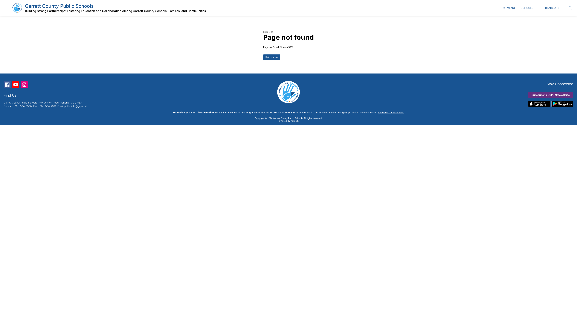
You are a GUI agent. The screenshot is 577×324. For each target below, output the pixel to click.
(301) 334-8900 (23, 106)
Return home (272, 57)
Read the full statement (391, 112)
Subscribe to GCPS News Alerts (551, 94)
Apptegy (295, 121)
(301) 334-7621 (47, 106)
